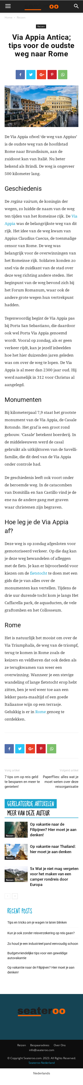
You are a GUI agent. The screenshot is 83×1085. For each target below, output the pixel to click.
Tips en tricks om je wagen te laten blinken (37, 922)
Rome (40, 711)
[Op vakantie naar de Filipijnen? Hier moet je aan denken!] (16, 830)
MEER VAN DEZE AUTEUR (28, 813)
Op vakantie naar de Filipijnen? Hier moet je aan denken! (53, 829)
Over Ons (60, 1045)
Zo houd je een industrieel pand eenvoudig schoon (42, 944)
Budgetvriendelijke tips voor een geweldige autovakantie (37, 955)
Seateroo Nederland (42, 1063)
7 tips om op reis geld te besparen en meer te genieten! (22, 782)
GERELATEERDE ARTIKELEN (30, 803)
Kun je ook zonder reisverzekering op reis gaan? (41, 933)
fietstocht (38, 573)
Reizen (21, 17)
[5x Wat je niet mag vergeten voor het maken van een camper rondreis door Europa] (16, 874)
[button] (76, 6)
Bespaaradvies (39, 1045)
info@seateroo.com (41, 1050)
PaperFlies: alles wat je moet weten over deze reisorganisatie (60, 782)
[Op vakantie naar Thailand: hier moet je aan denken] (16, 852)
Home (8, 17)
